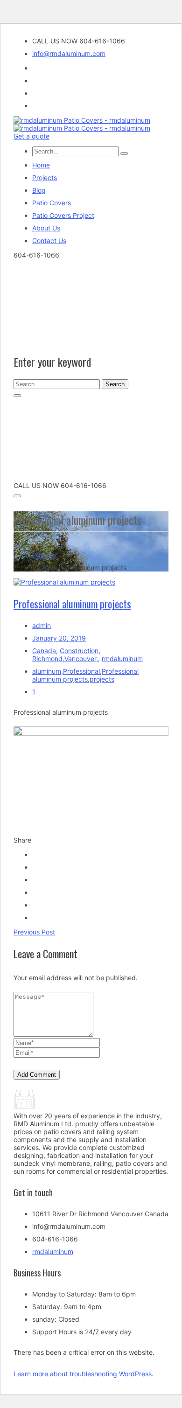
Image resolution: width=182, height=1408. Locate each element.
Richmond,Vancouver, (65, 658)
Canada (44, 555)
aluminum (46, 671)
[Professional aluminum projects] (64, 582)
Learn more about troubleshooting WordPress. (84, 1374)
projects (102, 679)
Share (22, 840)
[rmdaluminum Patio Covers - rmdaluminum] (82, 120)
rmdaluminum (122, 658)
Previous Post (34, 932)
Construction (79, 651)
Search (115, 384)
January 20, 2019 (59, 638)
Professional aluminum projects (72, 603)
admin (41, 625)
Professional (81, 671)
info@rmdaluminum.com (68, 53)
